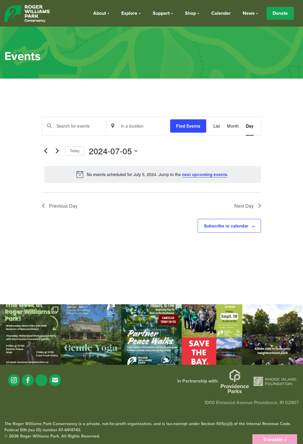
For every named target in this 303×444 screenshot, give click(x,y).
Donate (280, 13)
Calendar (221, 13)
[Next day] (57, 150)
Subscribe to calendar (226, 226)
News (249, 13)
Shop (190, 13)
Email (55, 380)
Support (161, 13)
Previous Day (63, 205)
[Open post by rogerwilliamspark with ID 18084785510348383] (30, 334)
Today (75, 150)
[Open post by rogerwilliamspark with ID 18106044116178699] (212, 334)
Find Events (188, 126)
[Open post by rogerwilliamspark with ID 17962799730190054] (91, 334)
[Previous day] (45, 150)
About (99, 13)
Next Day (244, 205)
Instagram (14, 380)
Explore (129, 13)
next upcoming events (204, 174)
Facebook (28, 380)
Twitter (41, 380)
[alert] (152, 174)
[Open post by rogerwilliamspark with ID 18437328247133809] (272, 334)
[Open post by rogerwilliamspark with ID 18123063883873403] (151, 334)
